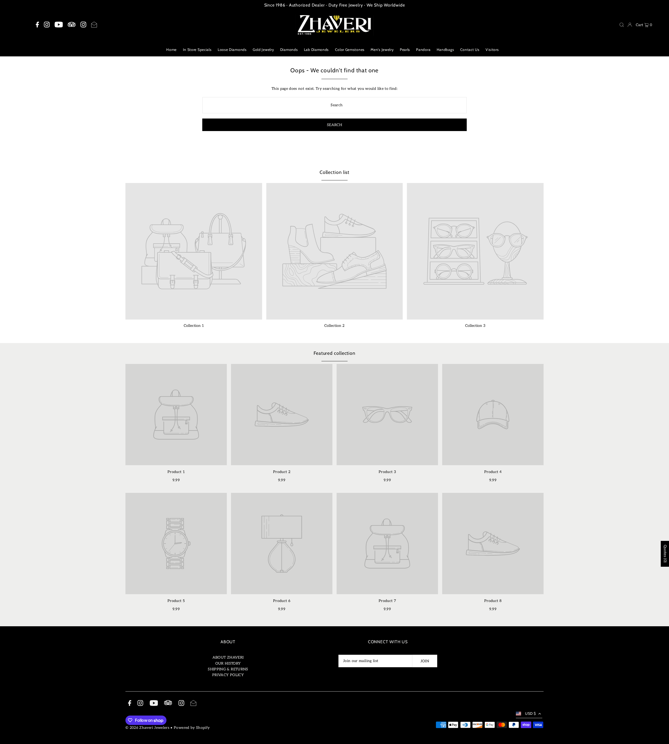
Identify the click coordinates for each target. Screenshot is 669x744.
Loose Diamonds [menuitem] (232, 49)
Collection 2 (334, 325)
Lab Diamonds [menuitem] (316, 49)
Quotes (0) (665, 554)
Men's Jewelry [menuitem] (382, 49)
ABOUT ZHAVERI (228, 657)
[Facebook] (37, 25)
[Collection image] (193, 251)
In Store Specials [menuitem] (197, 49)
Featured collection (334, 353)
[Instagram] (47, 25)
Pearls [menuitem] (405, 49)
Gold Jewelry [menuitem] (263, 49)
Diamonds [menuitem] (289, 49)
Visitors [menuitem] (492, 49)
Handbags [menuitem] (445, 49)
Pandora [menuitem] (423, 49)
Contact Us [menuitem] (470, 49)
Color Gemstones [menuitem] (350, 49)
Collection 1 (194, 325)
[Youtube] (59, 25)
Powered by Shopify (192, 727)
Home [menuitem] (171, 49)
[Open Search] (621, 24)
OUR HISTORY (228, 663)
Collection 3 (475, 325)
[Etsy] (72, 24)
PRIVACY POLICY (228, 675)
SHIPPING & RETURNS (228, 669)
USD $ (530, 713)
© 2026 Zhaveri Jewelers (147, 727)
